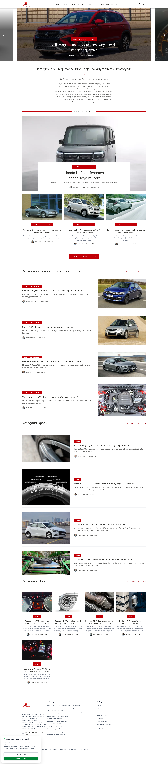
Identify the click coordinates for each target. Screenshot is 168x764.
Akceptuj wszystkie (21, 758)
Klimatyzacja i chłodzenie (109, 4)
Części (97, 4)
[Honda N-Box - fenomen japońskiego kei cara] (84, 153)
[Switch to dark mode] (144, 4)
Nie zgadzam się (21, 754)
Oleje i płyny (100, 718)
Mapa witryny (84, 749)
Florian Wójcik (76, 705)
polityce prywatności (27, 750)
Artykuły (50, 702)
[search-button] (139, 4)
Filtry (78, 4)
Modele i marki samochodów (84, 39)
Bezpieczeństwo (87, 4)
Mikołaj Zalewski (77, 709)
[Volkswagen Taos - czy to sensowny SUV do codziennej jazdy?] (84, 34)
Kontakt (55, 749)
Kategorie (101, 702)
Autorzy (75, 702)
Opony (72, 4)
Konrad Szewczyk (77, 712)
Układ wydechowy (102, 721)
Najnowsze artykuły (62, 4)
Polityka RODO (62, 749)
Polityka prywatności (45, 749)
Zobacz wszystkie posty (136, 272)
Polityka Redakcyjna (74, 749)
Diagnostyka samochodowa (105, 728)
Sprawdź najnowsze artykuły (84, 256)
